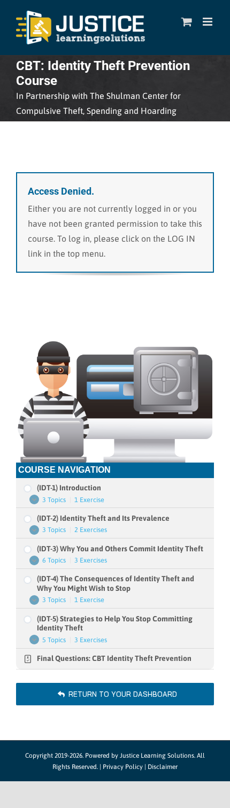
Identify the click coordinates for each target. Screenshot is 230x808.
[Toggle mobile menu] (208, 21)
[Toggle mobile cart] (186, 21)
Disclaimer (163, 767)
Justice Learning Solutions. (157, 755)
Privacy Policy (123, 767)
